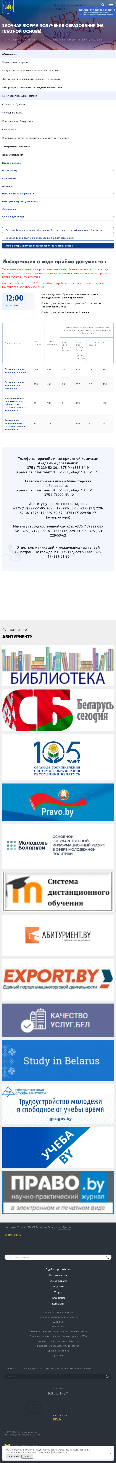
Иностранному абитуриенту (17, 121)
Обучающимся (58, 1280)
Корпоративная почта (58, 1350)
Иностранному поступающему (20, 201)
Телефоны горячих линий (16, 146)
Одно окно (58, 1321)
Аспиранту (8, 185)
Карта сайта (58, 1355)
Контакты (58, 1303)
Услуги (58, 1292)
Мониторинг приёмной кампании (20, 95)
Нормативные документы (16, 62)
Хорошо (27, 1456)
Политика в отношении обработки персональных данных (58, 1331)
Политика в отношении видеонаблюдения (58, 1341)
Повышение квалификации (18, 193)
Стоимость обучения (13, 104)
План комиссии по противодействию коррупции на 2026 (58, 1336)
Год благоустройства (58, 1269)
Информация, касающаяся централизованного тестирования (35, 137)
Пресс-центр (58, 1298)
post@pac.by (64, 1227)
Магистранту (9, 170)
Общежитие (9, 129)
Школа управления (12, 154)
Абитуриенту (30, 39)
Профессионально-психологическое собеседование (30, 70)
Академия (58, 1286)
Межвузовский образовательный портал (58, 1345)
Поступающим (11, 39)
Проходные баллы (12, 112)
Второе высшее (11, 162)
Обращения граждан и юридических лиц (58, 1317)
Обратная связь (13, 1234)
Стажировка (9, 208)
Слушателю (9, 178)
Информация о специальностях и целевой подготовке (32, 87)
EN (58, 1393)
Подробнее (13, 1456)
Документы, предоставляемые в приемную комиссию (31, 78)
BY (66, 1393)
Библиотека (58, 1326)
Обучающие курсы (13, 216)
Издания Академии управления (58, 1312)
